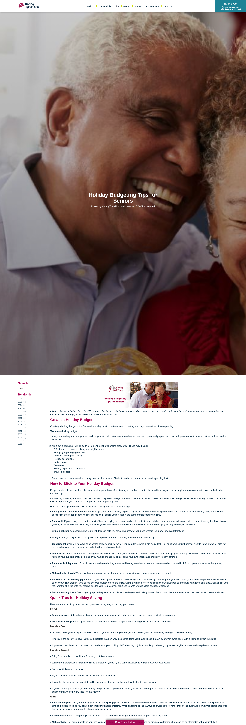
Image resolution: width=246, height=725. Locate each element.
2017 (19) (22, 428)
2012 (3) (21, 444)
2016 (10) (22, 431)
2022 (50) (22, 412)
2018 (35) (22, 424)
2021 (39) (22, 415)
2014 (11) (22, 437)
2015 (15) (22, 434)
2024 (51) (22, 405)
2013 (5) (21, 441)
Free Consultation (125, 722)
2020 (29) (22, 418)
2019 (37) (22, 421)
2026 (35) (22, 399)
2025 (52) (22, 402)
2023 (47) (22, 408)
